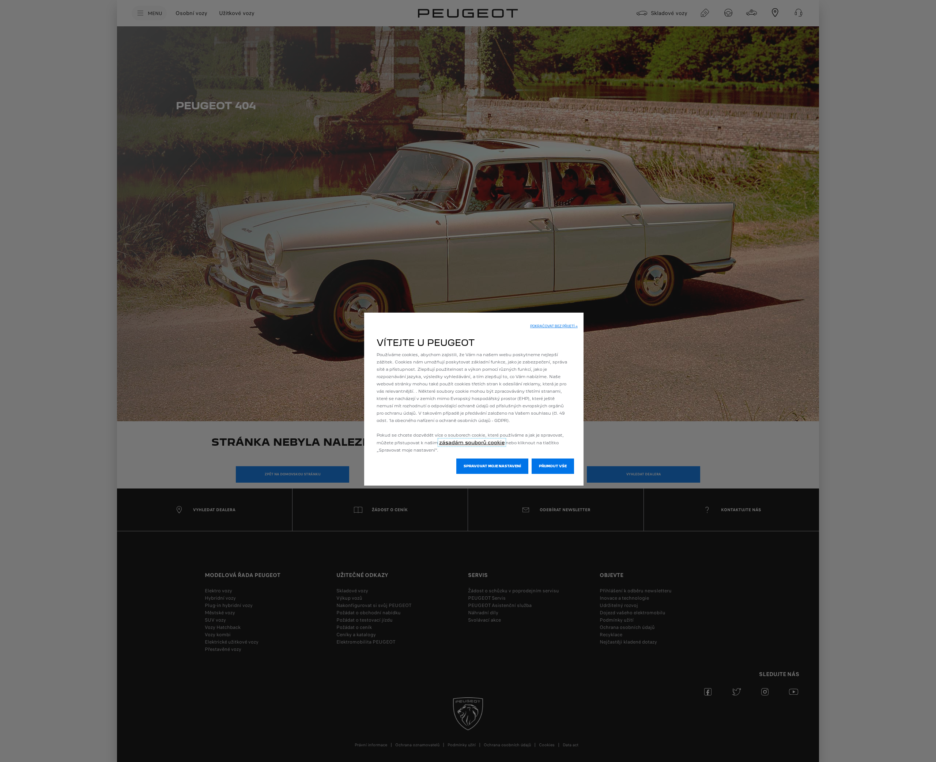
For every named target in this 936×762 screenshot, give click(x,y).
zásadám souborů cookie (472, 442)
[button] (554, 326)
